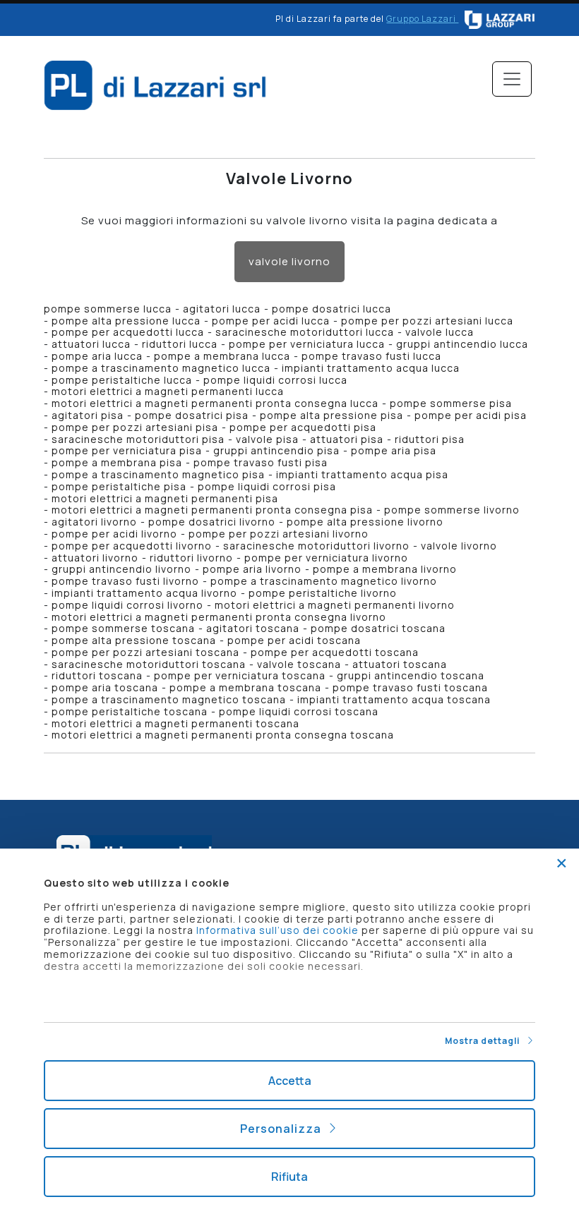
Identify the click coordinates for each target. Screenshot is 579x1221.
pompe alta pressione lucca (126, 320)
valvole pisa (267, 439)
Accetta (289, 1080)
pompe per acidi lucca (271, 320)
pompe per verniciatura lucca (307, 344)
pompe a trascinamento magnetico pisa (158, 474)
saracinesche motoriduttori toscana (149, 664)
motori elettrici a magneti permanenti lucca (168, 391)
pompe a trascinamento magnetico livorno (323, 581)
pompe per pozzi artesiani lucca (427, 320)
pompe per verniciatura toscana (240, 675)
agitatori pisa (88, 415)
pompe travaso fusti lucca (371, 356)
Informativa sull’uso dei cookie (277, 930)
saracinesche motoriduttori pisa (138, 439)
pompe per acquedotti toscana (335, 652)
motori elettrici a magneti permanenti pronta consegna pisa (212, 509)
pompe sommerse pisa (451, 403)
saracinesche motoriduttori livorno (316, 545)
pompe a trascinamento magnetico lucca (161, 368)
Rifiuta (289, 1176)
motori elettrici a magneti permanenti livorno (335, 605)
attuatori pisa (346, 439)
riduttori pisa (430, 439)
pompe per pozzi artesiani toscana (145, 652)
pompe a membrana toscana (245, 687)
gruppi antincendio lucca (462, 344)
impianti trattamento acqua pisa (362, 474)
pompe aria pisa (393, 450)
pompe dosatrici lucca (331, 308)
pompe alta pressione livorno (365, 521)
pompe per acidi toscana (294, 640)
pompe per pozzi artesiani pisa (135, 427)
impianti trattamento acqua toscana (394, 699)
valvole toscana (299, 664)
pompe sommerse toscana (123, 628)
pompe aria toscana (105, 687)
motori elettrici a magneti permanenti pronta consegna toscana (223, 734)
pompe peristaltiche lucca (122, 380)
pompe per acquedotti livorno (132, 545)
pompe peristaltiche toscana (130, 711)
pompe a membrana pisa (117, 462)
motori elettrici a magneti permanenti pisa (165, 498)
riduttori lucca (179, 344)
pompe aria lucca (97, 356)
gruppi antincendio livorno (121, 569)
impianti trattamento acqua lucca (371, 368)
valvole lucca (439, 332)
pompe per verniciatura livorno (326, 557)
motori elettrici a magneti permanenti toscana (175, 723)
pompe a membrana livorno (385, 569)
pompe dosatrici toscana (378, 628)
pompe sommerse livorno (452, 509)
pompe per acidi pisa (470, 415)
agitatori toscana (252, 628)
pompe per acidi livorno (114, 533)
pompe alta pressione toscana (134, 640)
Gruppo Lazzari (422, 19)
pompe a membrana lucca (222, 356)
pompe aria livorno (252, 569)
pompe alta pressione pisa (331, 415)
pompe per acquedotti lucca (128, 332)
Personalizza (283, 1128)
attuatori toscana (399, 664)
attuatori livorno (95, 557)
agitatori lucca (222, 308)
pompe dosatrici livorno (211, 521)
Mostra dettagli (485, 1041)
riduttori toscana (97, 675)
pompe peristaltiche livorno (323, 593)
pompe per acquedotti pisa (302, 427)
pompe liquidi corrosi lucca (275, 380)
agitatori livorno (94, 521)
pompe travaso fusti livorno (125, 581)
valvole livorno (289, 261)
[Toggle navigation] (512, 79)
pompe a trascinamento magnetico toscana (169, 699)
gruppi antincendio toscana (410, 675)
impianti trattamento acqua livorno (144, 593)
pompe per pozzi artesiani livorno (279, 533)
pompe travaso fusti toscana (410, 687)
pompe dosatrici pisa (192, 415)
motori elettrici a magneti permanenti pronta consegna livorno (219, 617)
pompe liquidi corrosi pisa (267, 486)
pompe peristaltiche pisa (119, 486)
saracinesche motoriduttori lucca (304, 332)
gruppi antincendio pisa (276, 450)
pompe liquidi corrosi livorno (127, 605)
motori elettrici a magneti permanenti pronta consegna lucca (215, 403)
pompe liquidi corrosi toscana (298, 711)
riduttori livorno (191, 557)
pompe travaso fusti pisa (260, 462)
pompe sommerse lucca (108, 308)
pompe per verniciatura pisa (127, 450)
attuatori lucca (91, 344)
